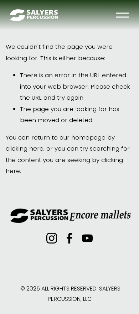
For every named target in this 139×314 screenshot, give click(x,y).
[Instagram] (51, 238)
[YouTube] (87, 238)
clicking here (24, 148)
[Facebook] (69, 238)
